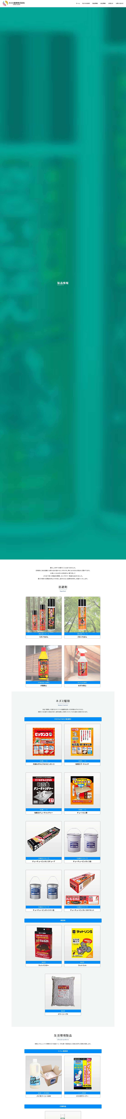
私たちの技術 (86, 3)
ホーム (78, 3)
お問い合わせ (119, 3)
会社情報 (103, 3)
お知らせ (110, 3)
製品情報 (95, 3)
